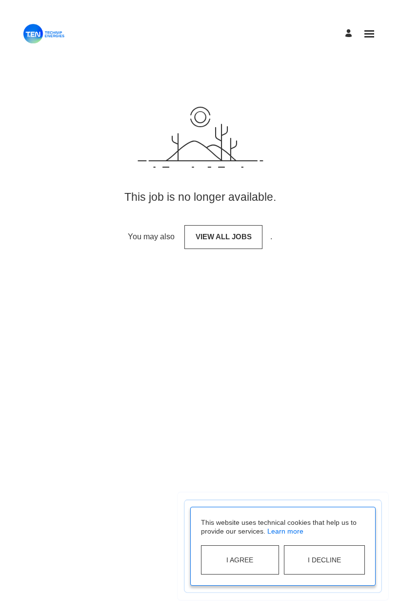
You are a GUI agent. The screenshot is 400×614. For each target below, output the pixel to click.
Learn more (285, 531)
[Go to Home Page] (43, 33)
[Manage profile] (350, 33)
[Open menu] (369, 34)
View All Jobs (224, 236)
